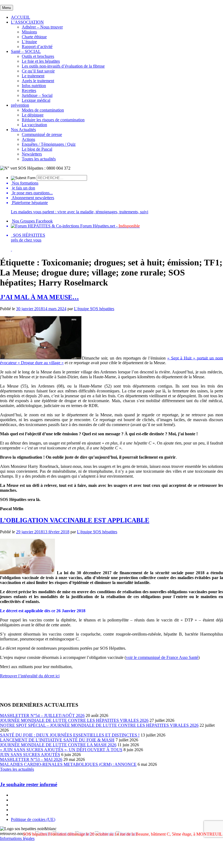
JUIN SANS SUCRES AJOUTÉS (30, 754)
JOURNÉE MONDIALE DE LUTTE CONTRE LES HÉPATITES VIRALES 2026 (74, 720)
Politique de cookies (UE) (33, 819)
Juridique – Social (37, 95)
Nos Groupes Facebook (32, 221)
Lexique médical (36, 100)
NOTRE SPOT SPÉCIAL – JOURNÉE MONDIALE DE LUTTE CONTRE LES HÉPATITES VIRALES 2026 (99, 725)
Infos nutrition (34, 85)
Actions (28, 139)
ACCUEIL (20, 17)
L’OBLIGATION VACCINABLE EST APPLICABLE (74, 520)
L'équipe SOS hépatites (94, 308)
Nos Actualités (23, 129)
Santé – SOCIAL (26, 51)
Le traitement (33, 76)
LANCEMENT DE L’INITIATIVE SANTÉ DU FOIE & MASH (57, 740)
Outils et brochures (38, 56)
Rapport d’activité (37, 46)
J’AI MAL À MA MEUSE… (39, 297)
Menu (6, 8)
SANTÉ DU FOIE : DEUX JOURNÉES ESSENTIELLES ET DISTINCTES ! (70, 735)
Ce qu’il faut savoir (38, 71)
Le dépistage (33, 115)
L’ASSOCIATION (27, 22)
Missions (29, 32)
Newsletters (32, 154)
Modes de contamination (43, 110)
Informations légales (17, 838)
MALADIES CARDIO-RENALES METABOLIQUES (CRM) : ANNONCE (68, 764)
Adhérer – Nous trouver (42, 27)
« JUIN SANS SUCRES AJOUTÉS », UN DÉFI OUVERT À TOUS (61, 749)
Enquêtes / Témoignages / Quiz (49, 144)
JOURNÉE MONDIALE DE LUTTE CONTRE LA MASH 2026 (58, 744)
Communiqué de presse (42, 134)
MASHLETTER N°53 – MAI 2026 (31, 759)
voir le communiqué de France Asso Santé (162, 657)
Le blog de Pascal (37, 149)
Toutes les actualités (39, 159)
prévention (20, 105)
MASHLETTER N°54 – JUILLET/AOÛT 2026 (42, 715)
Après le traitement (38, 80)
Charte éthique (34, 36)
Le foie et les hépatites (41, 61)
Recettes (29, 90)
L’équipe (29, 41)
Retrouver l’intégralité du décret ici (30, 676)
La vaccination (34, 124)
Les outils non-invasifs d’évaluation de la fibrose (63, 66)
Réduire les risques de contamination (53, 120)
